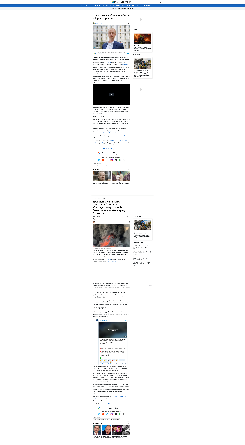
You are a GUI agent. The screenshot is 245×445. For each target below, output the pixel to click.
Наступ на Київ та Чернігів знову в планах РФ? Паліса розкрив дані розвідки (141, 264)
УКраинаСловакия (102, 165)
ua (82, 2)
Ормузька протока (122, 8)
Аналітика (104, 5)
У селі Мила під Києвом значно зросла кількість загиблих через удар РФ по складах (142, 48)
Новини (97, 5)
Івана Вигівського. (112, 261)
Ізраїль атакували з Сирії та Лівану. (106, 132)
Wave (133, 5)
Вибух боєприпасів (115, 419)
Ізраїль (95, 165)
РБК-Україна (107, 62)
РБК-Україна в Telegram (109, 149)
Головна (94, 11)
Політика (112, 5)
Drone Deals (114, 8)
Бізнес (118, 5)
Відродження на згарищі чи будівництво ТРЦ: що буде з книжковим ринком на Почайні (142, 74)
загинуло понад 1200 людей (118, 135)
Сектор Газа (110, 165)
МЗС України (117, 165)
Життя (123, 5)
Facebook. (125, 64)
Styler (138, 5)
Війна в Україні (130, 8)
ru (87, 2)
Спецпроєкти (145, 5)
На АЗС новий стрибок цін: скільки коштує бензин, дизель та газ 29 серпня (141, 247)
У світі (104, 11)
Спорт (128, 5)
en (84, 2)
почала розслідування (106, 403)
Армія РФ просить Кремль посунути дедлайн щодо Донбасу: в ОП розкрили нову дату (142, 258)
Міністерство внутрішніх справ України (102, 419)
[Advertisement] (111, 272)
